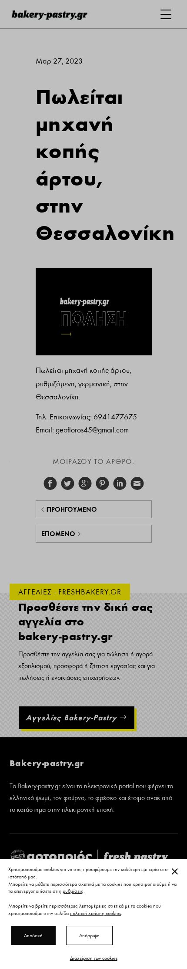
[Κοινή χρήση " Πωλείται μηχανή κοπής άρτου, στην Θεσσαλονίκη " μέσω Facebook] (50, 483)
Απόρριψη (89, 935)
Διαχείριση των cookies (93, 958)
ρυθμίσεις (73, 891)
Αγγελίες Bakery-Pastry (71, 717)
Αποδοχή (33, 935)
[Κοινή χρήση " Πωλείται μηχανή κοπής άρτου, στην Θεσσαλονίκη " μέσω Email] (137, 483)
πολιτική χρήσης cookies (95, 913)
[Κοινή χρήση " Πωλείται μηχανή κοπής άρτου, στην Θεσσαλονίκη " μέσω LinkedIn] (119, 483)
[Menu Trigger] (166, 14)
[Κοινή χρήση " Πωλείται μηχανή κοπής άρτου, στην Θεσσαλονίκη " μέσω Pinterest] (102, 483)
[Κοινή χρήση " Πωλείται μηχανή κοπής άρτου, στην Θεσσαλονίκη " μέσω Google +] (85, 483)
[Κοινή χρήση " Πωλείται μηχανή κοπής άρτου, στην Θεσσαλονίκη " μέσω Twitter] (67, 483)
